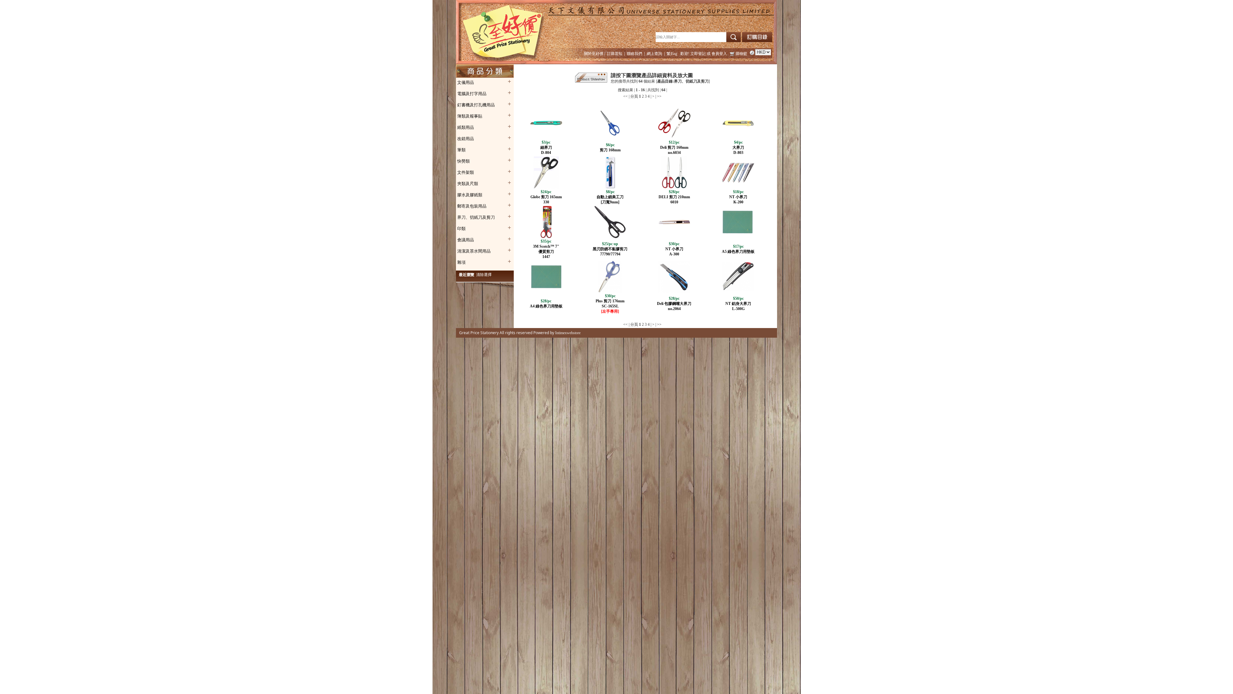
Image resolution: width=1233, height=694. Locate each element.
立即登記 (698, 53)
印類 (461, 228)
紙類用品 (465, 127)
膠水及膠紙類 (469, 194)
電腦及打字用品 (471, 93)
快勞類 (463, 161)
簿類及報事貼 (469, 116)
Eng (674, 53)
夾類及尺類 (467, 183)
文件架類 (465, 172)
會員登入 (719, 53)
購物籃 (741, 53)
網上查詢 (654, 53)
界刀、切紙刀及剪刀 (476, 217)
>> (659, 96)
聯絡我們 (634, 53)
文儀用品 (465, 82)
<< (625, 96)
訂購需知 (614, 53)
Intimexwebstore (567, 333)
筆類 (461, 149)
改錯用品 (465, 138)
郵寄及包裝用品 (471, 206)
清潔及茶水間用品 (474, 251)
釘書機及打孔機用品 (476, 104)
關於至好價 (593, 53)
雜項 (461, 262)
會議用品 (465, 239)
